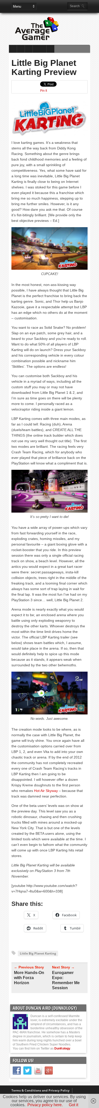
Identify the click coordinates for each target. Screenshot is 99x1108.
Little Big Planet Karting (38, 953)
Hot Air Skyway (46, 791)
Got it (73, 1105)
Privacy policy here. (45, 1105)
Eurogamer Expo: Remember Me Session (66, 980)
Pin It (43, 90)
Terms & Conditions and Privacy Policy (40, 1090)
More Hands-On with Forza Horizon (29, 977)
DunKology (62, 1048)
